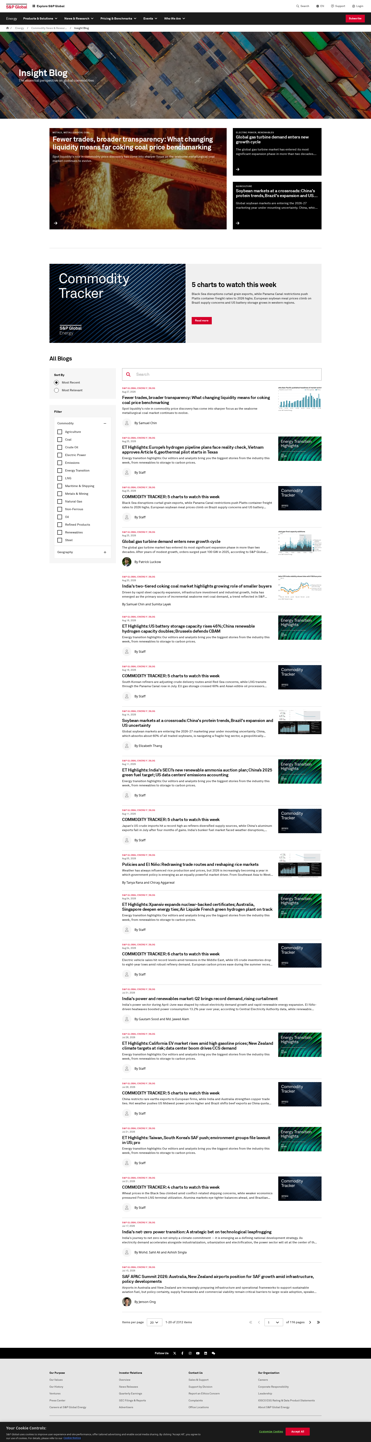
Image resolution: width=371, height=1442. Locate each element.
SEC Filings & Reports (132, 1400)
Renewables (74, 532)
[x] (175, 1353)
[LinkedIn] (206, 1353)
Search (304, 6)
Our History (56, 1386)
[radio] (56, 382)
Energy (19, 28)
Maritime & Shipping (79, 486)
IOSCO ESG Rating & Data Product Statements (286, 1400)
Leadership (265, 1393)
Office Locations (199, 1407)
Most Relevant (72, 390)
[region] (185, 1432)
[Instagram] (190, 1353)
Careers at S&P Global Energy (67, 1407)
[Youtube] (198, 1353)
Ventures (54, 1393)
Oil (67, 517)
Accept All (297, 1431)
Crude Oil (71, 447)
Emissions (72, 463)
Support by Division (200, 1386)
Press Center (57, 1400)
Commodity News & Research (49, 28)
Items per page (133, 1322)
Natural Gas (73, 501)
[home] (7, 28)
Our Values (56, 1379)
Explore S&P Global (51, 6)
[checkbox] (82, 432)
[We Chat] (213, 1353)
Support (340, 6)
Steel (69, 540)
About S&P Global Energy (273, 1407)
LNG (68, 478)
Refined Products (77, 525)
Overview (124, 1379)
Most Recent (71, 382)
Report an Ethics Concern (204, 1393)
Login (359, 6)
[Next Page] (310, 1322)
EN (322, 6)
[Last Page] (318, 1322)
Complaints (196, 1400)
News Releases (128, 1386)
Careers (263, 1379)
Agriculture (73, 432)
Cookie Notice (72, 1438)
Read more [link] (201, 320)
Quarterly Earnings (130, 1393)
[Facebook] (182, 1353)
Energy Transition (77, 470)
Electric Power (75, 455)
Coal (68, 440)
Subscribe (355, 18)
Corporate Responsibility (273, 1386)
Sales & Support (198, 1379)
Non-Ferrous (74, 509)
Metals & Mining (76, 494)
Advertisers (126, 1407)
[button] (82, 423)
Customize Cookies (271, 1431)
